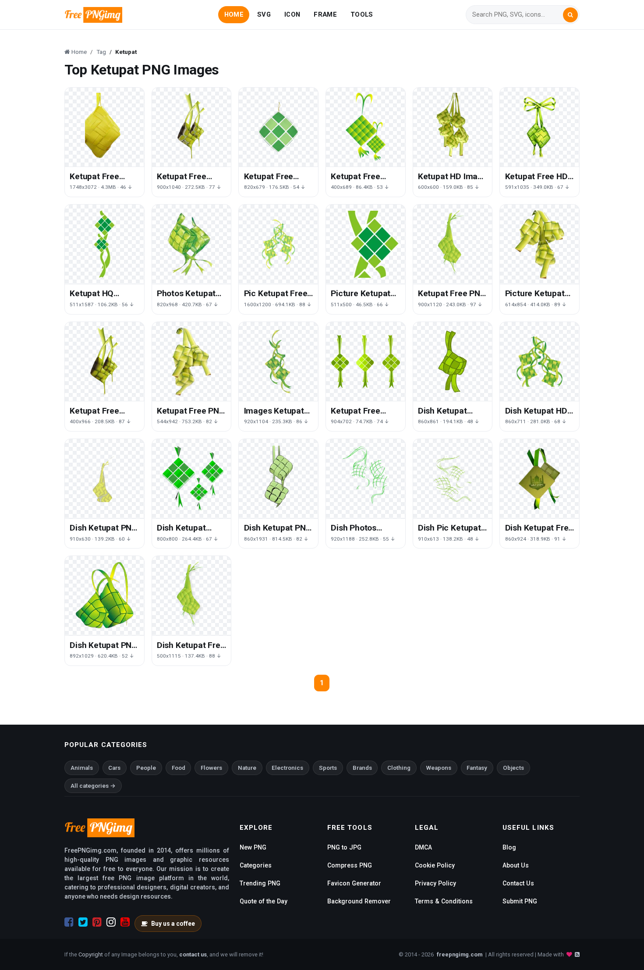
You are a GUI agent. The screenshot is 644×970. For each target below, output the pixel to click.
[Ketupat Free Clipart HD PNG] (365, 127)
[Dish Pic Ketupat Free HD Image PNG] (452, 478)
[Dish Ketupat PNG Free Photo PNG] (104, 478)
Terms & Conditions (444, 901)
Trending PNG (260, 883)
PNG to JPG (344, 847)
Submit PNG (519, 901)
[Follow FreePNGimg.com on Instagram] (111, 922)
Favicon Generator (354, 883)
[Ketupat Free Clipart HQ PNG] (191, 127)
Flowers (211, 768)
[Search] (570, 14)
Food (178, 768)
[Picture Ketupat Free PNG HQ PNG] (539, 244)
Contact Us (518, 883)
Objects (513, 768)
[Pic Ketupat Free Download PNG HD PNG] (278, 244)
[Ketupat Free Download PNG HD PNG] (104, 361)
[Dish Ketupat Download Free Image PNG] (452, 361)
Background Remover (359, 901)
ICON (292, 14)
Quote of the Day (263, 901)
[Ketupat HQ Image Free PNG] (104, 244)
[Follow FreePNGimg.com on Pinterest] (97, 922)
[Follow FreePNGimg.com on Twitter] (83, 922)
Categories (256, 865)
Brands (362, 768)
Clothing (398, 768)
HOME (234, 14)
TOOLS (361, 14)
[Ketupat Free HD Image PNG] (539, 127)
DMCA (423, 847)
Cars (114, 768)
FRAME (325, 14)
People (146, 768)
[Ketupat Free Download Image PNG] (278, 127)
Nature (247, 768)
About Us (515, 865)
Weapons (438, 768)
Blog (509, 847)
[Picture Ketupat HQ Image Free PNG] (365, 244)
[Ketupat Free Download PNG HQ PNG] (104, 127)
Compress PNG (349, 865)
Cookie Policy (435, 865)
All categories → (93, 785)
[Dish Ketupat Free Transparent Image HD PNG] (539, 478)
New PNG (253, 847)
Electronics (287, 768)
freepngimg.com (459, 954)
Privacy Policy (435, 883)
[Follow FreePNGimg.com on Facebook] (69, 922)
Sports (328, 768)
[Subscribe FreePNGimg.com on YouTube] (125, 922)
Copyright (90, 954)
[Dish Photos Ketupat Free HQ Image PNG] (365, 478)
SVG (264, 14)
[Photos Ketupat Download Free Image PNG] (191, 244)
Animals (82, 768)
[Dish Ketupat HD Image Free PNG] (539, 361)
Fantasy (477, 768)
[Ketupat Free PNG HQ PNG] (452, 244)
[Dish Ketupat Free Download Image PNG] (191, 595)
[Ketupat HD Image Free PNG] (452, 127)
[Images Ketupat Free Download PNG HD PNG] (278, 361)
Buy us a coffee (173, 923)
